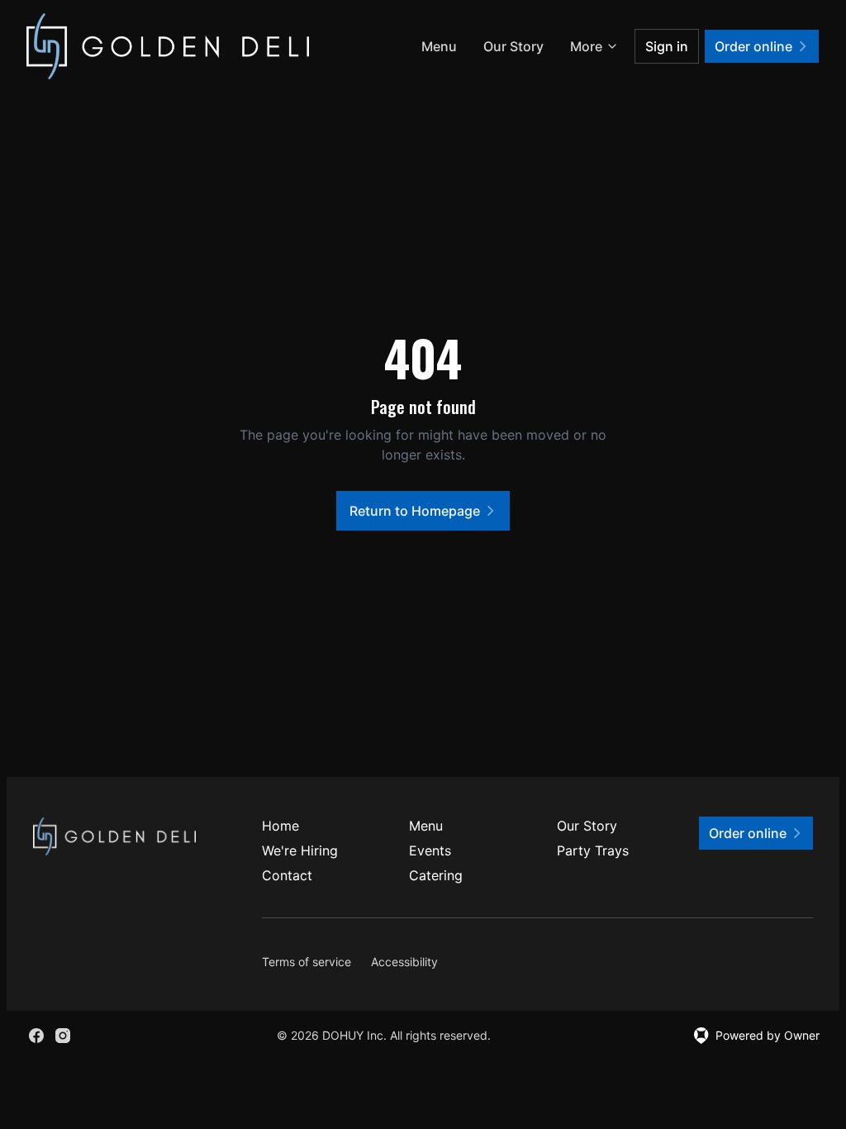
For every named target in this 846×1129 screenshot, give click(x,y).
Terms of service (306, 962)
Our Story (513, 46)
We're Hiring (300, 850)
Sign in (666, 46)
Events (430, 850)
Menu (439, 46)
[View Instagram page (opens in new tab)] (63, 1036)
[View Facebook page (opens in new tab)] (36, 1036)
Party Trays (593, 850)
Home (280, 825)
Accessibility (404, 962)
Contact (287, 875)
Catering (436, 875)
